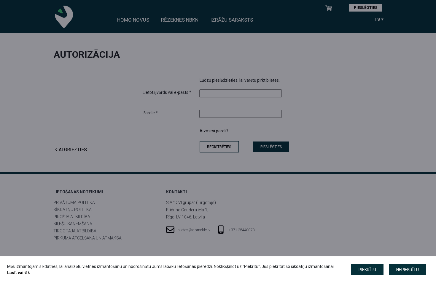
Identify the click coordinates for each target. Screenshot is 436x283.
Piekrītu (367, 269)
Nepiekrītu (407, 269)
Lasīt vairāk (18, 272)
